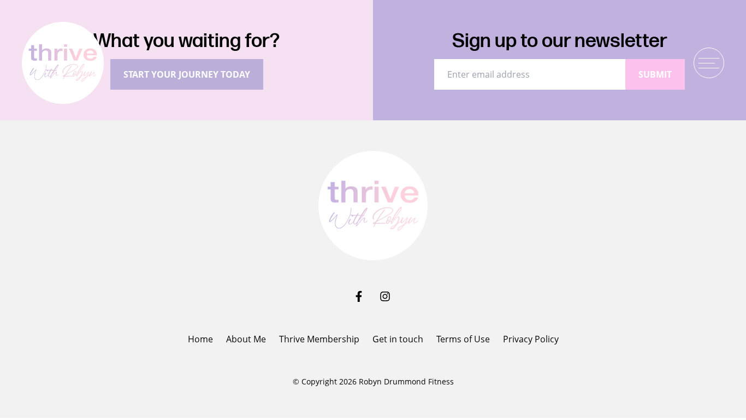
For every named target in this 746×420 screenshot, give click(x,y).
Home (200, 339)
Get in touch (397, 339)
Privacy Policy (531, 339)
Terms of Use (463, 339)
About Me (246, 339)
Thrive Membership (319, 339)
